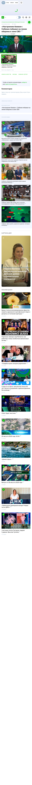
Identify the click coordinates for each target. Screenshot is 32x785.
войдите (24, 82)
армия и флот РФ (6, 74)
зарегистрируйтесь (11, 84)
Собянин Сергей (22, 74)
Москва (15, 74)
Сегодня (13, 34)
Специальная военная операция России (13, 22)
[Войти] (26, 17)
